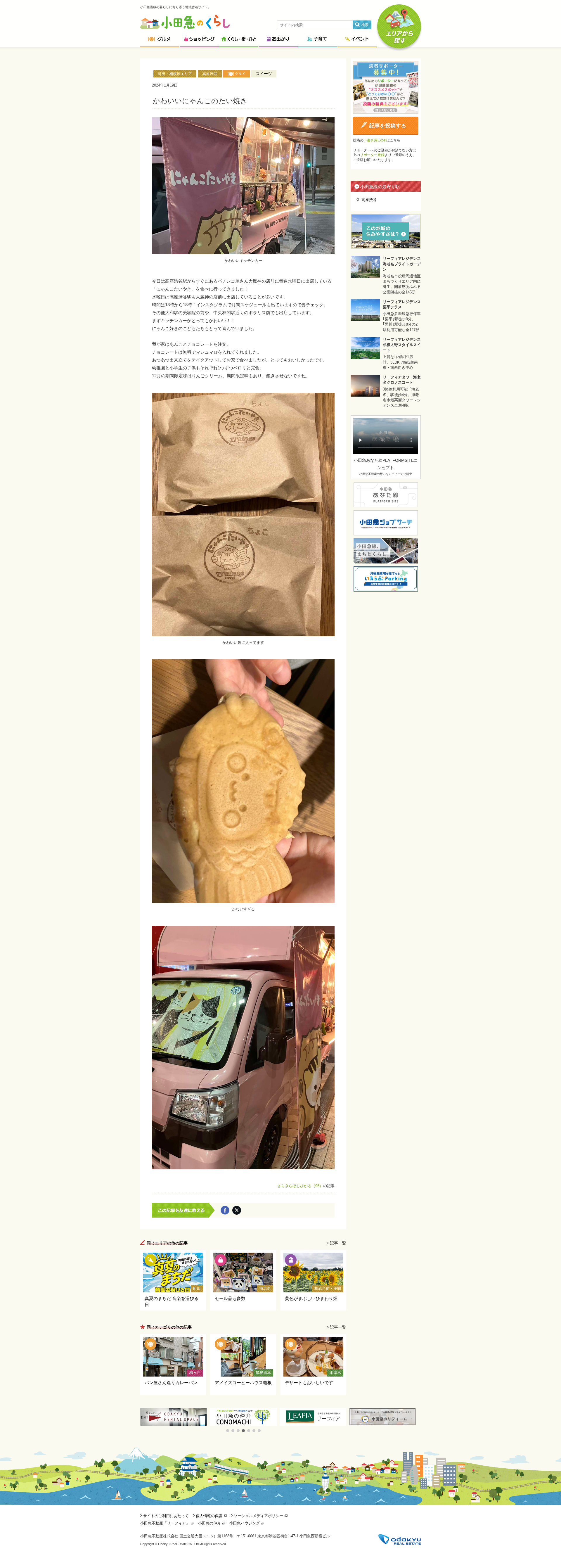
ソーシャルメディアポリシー (258, 1516)
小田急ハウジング (244, 1523)
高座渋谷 (209, 74)
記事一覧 (338, 1243)
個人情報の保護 (209, 1516)
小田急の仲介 (209, 1523)
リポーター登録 (372, 155)
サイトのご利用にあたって (166, 1516)
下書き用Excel (374, 140)
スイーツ (264, 73)
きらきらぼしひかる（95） (300, 1186)
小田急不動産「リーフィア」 (165, 1523)
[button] (227, 1430)
